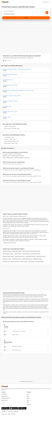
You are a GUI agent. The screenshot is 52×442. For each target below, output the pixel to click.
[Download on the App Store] (14, 408)
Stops (28, 400)
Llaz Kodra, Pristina (7, 251)
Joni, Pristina (31, 261)
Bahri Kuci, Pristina (15, 261)
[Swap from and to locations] (46, 12)
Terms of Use (4, 411)
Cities (28, 402)
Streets (28, 398)
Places (28, 396)
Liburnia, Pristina (26, 253)
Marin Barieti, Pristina (30, 256)
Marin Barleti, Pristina (20, 256)
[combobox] (26, 12)
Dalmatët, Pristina (7, 258)
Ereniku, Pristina (17, 253)
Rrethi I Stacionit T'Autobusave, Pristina (31, 251)
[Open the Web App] (22, 408)
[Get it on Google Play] (5, 408)
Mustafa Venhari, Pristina (8, 256)
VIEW (14, 126)
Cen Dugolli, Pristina (16, 258)
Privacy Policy (10, 411)
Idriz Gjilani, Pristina (39, 261)
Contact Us (16, 411)
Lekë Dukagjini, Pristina (8, 253)
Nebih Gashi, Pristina (16, 251)
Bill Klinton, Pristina (38, 258)
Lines (28, 394)
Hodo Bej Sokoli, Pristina (27, 258)
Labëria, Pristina (23, 261)
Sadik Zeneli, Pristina (41, 256)
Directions (29, 404)
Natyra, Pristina (6, 261)
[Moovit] (5, 2)
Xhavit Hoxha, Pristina (35, 253)
